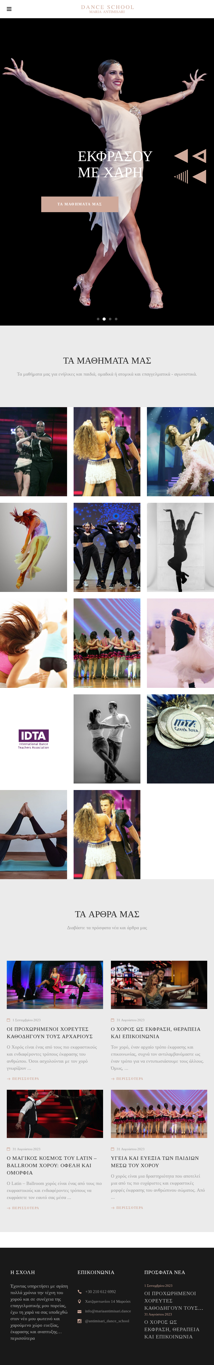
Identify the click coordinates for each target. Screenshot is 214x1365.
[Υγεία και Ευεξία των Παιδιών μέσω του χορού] (159, 1114)
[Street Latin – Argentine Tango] (107, 834)
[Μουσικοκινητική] (107, 643)
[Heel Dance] (180, 547)
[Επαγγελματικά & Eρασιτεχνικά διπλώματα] (33, 739)
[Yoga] (33, 834)
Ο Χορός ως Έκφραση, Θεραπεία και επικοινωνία (171, 1329)
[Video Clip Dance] (107, 547)
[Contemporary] (33, 547)
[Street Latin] (107, 451)
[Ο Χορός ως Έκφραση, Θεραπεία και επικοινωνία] (159, 985)
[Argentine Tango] (33, 451)
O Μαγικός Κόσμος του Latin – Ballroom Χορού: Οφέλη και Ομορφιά (52, 1165)
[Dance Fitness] (33, 643)
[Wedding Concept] (180, 643)
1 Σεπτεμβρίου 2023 (27, 1020)
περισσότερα (22, 1338)
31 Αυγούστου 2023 (131, 1020)
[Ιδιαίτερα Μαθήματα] (107, 739)
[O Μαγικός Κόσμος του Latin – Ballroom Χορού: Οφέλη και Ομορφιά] (55, 1114)
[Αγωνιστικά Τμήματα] (180, 739)
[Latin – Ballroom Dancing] (180, 451)
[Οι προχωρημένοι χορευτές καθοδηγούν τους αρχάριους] (55, 985)
